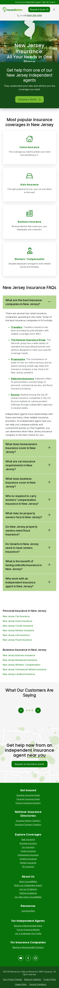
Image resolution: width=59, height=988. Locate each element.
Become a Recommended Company (28, 947)
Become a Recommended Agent (28, 926)
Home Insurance (29, 147)
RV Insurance (28, 866)
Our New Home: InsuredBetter (28, 897)
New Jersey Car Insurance (16, 616)
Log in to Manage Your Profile (28, 933)
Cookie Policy (21, 984)
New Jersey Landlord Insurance (19, 674)
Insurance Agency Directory (28, 820)
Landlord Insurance (28, 859)
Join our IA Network (28, 889)
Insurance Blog (28, 911)
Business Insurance (29, 221)
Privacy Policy (49, 979)
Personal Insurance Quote (28, 799)
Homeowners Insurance (28, 855)
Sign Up (45, 2)
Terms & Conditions (37, 984)
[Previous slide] (21, 710)
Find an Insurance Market (28, 929)
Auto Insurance (29, 184)
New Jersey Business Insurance (19, 655)
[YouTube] (20, 958)
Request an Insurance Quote (29, 764)
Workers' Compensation (29, 259)
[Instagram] (35, 958)
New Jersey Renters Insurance (18, 630)
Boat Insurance (28, 839)
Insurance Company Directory (28, 824)
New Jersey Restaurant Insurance (20, 660)
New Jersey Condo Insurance (18, 625)
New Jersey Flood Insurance (17, 639)
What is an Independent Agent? (28, 885)
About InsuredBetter (28, 881)
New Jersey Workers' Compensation (21, 664)
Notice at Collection (32, 979)
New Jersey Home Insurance (17, 621)
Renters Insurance (28, 862)
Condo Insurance (28, 851)
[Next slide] (38, 710)
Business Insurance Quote (28, 795)
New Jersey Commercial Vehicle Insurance (25, 669)
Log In (52, 2)
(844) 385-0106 (34, 15)
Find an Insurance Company (28, 803)
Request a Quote (28, 99)
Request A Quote (37, 9)
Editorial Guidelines (28, 893)
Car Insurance (28, 847)
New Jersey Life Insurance (16, 635)
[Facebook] (28, 958)
